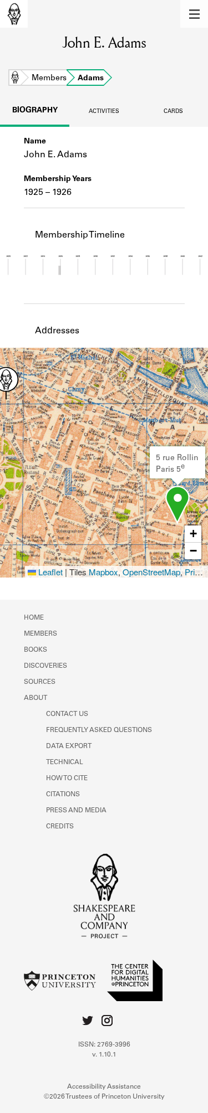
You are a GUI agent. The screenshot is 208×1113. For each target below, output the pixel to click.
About (35, 698)
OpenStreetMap (151, 572)
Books (35, 650)
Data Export (69, 746)
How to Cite (67, 778)
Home (15, 79)
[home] (14, 14)
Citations (63, 794)
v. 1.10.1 (104, 1055)
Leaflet (49, 572)
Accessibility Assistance (104, 1087)
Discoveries (45, 666)
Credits (60, 826)
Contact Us (67, 714)
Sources (39, 682)
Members (49, 79)
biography (35, 111)
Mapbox (103, 572)
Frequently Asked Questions (99, 730)
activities (104, 112)
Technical (64, 762)
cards (173, 112)
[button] (194, 14)
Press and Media (76, 810)
